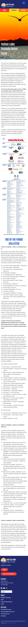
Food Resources (5, 614)
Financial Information (6, 602)
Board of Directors (6, 597)
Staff (2, 600)
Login (2, 604)
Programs (3, 616)
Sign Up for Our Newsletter (9, 574)
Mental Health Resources (7, 611)
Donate (4, 10)
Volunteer (14, 10)
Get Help (23, 10)
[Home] (2, 1)
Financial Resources (6, 609)
